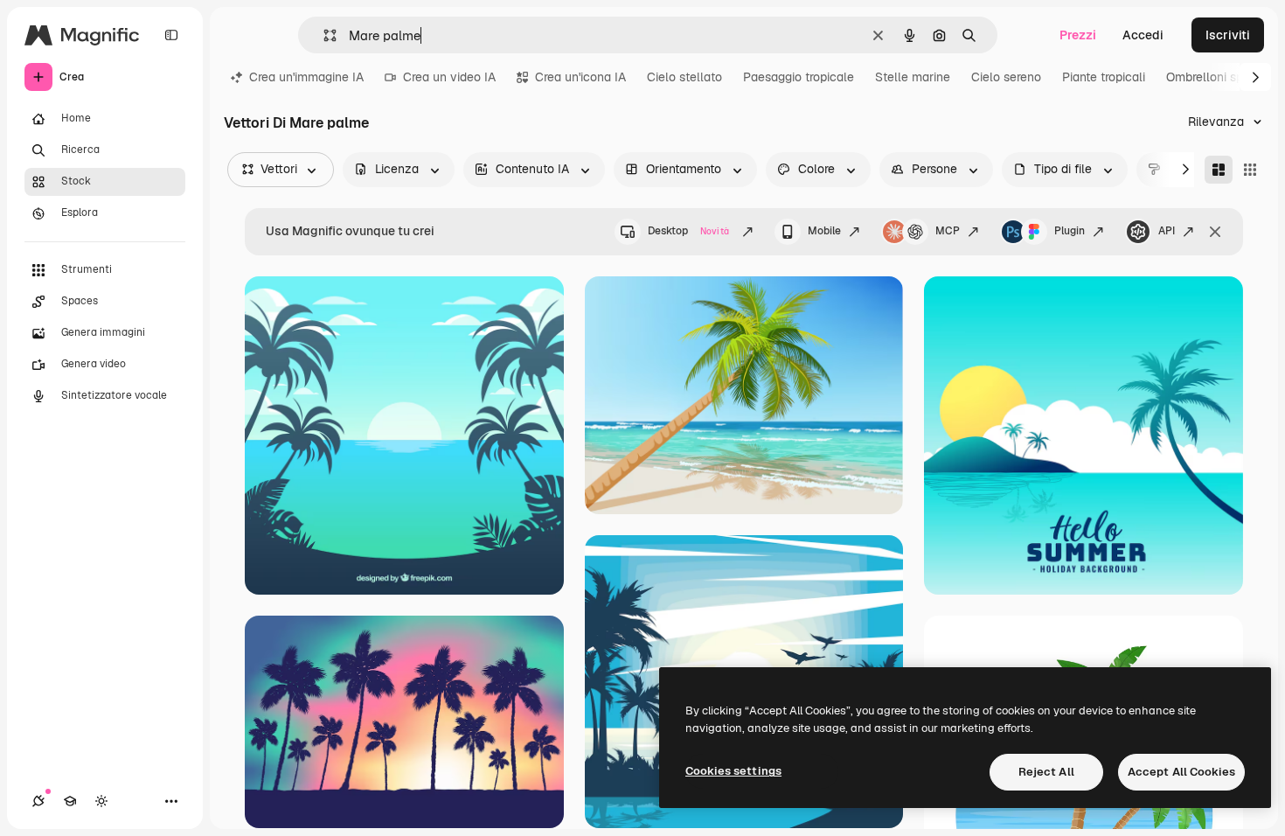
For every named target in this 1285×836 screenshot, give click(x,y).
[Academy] (70, 801)
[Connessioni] (38, 801)
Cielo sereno (1006, 77)
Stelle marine (912, 77)
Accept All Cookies (1181, 771)
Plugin (1069, 231)
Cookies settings (733, 770)
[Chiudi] (1215, 232)
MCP (947, 231)
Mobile (824, 231)
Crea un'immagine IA (306, 77)
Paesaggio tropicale (798, 77)
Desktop (688, 231)
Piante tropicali (1103, 77)
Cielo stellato (684, 77)
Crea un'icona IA (580, 77)
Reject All (1046, 771)
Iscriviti (1227, 35)
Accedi (1142, 35)
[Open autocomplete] (323, 35)
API (1166, 231)
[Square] (1250, 170)
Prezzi (1077, 35)
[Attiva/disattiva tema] (101, 801)
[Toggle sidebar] (171, 35)
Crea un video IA (449, 77)
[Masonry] (1219, 170)
